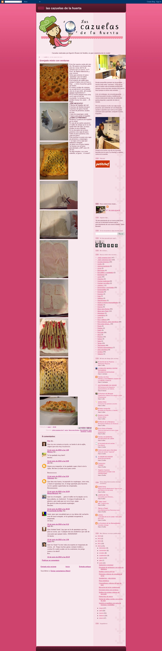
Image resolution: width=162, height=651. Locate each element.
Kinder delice (102, 417)
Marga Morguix (52, 493)
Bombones (101, 274)
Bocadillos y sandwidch (105, 272)
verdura (89, 431)
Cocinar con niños (103, 283)
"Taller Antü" (102, 501)
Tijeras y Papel (103, 508)
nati (48, 526)
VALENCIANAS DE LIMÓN (106, 438)
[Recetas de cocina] (102, 167)
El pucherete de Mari (54, 511)
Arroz (99, 268)
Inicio (68, 567)
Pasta (99, 326)
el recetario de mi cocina (106, 443)
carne (66, 430)
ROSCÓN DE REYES (104, 458)
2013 (99, 538)
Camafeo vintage (103, 525)
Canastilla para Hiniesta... (106, 497)
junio (101, 563)
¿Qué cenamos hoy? (58, 430)
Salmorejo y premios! (106, 565)
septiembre (103, 555)
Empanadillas (102, 289)
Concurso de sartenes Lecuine (107, 403)
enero (101, 618)
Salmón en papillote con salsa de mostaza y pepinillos (110, 604)
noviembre (103, 550)
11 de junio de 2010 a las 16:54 (58, 491)
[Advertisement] (110, 185)
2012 (99, 541)
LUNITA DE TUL (103, 495)
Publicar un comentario (50, 560)
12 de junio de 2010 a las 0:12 (58, 524)
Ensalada (100, 292)
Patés (99, 330)
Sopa (99, 341)
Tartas (99, 343)
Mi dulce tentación (104, 408)
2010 (99, 546)
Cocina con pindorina (105, 437)
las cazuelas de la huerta (63, 8)
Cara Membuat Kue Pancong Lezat (109, 510)
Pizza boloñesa (104, 581)
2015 (99, 536)
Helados (100, 304)
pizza (99, 334)
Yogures (100, 354)
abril (101, 610)
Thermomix (101, 345)
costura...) (100, 285)
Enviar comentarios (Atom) (60, 571)
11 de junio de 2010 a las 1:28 (58, 450)
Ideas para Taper (103, 311)
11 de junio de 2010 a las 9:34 (58, 476)
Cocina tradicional (103, 281)
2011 (99, 543)
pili (48, 463)
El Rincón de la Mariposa (106, 422)
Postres (100, 336)
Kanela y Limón (103, 415)
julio (100, 560)
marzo (101, 613)
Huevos (100, 307)
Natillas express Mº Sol (106, 571)
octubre (102, 553)
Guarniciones (101, 300)
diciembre (102, 548)
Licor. (99, 317)
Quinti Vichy (102, 486)
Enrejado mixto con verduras (108, 590)
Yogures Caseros (104, 470)
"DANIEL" (101, 465)
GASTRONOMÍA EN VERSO (107, 385)
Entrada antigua (85, 567)
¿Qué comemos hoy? (104, 260)
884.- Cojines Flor (103, 503)
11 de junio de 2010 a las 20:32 (58, 509)
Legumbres (101, 315)
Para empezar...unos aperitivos (86, 430)
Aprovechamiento (103, 266)
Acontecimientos (103, 262)
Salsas (99, 339)
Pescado (100, 332)
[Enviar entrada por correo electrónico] (78, 427)
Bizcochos (101, 270)
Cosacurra (101, 463)
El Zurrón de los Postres (106, 362)
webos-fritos (102, 402)
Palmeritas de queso (106, 596)
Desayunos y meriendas (105, 287)
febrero (102, 615)
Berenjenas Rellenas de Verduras (108, 423)
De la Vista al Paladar (105, 428)
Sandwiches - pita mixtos (107, 578)
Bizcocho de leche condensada (109, 587)
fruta (99, 296)
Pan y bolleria (102, 319)
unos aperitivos (102, 349)
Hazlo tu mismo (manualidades (107, 302)
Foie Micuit (101, 445)
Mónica (50, 452)
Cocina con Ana (103, 377)
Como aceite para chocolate (107, 450)
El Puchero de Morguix (105, 393)
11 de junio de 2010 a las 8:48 (58, 461)
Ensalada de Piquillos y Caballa (107, 410)
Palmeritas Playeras (104, 363)
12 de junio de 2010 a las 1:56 (58, 539)
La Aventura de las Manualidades (109, 523)
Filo (48, 441)
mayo (101, 608)
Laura (49, 541)
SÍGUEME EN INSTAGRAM (106, 372)
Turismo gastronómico (105, 347)
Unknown (50, 478)
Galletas (100, 298)
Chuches (100, 279)
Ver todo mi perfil (114, 210)
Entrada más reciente (48, 567)
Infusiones (100, 313)
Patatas (100, 328)
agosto (101, 558)
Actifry (99, 264)
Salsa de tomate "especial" (106, 452)
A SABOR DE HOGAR (105, 456)
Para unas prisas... (103, 324)
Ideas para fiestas (74, 430)
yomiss (100, 515)
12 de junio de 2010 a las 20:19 (58, 557)
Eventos (100, 294)
